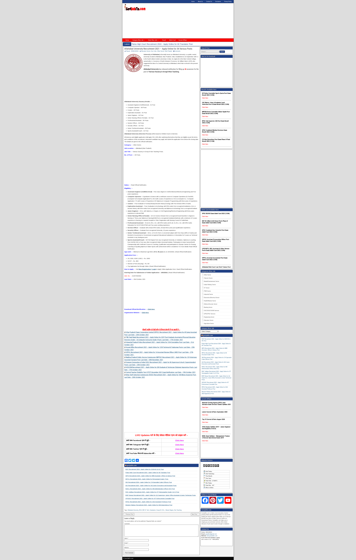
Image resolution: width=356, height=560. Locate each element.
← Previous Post (128, 514)
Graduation (153, 510)
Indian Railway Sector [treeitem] (210, 284)
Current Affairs (182, 40)
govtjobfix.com (132, 465)
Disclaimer (218, 1)
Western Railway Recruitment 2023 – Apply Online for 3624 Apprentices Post (148, 505)
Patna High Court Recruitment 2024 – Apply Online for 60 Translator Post (147, 472)
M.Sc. (163, 510)
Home (193, 1)
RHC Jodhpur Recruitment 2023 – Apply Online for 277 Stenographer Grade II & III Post (152, 492)
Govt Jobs (153, 51)
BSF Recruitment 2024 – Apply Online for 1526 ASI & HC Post (144, 469)
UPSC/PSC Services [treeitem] (209, 313)
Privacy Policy (228, 1)
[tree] (216, 299)
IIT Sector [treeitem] (206, 288)
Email (126, 543)
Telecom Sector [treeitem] (208, 278)
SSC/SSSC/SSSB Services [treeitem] (211, 310)
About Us (200, 1)
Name (126, 538)
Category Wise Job (137, 40)
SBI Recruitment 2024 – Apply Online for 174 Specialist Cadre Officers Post (148, 482)
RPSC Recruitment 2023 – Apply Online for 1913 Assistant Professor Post (148, 502)
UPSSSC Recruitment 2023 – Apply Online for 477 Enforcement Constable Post (149, 498)
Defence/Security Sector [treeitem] (210, 304)
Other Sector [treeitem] (207, 275)
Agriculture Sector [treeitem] (209, 323)
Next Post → (195, 514)
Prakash (128, 51)
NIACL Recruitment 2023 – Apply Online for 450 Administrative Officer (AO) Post (150, 489)
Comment (127, 523)
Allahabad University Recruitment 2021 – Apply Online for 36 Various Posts (158, 48)
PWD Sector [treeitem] (207, 291)
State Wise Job (152, 40)
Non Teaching (178, 510)
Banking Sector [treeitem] (208, 307)
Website (126, 547)
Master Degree (169, 510)
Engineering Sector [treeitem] (209, 317)
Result (164, 40)
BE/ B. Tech (145, 510)
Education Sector (145, 51)
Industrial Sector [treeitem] (208, 294)
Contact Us (209, 1)
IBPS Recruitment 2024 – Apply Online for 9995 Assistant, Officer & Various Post (150, 476)
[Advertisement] (178, 25)
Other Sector (160, 51)
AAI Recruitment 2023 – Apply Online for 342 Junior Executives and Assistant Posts (151, 485)
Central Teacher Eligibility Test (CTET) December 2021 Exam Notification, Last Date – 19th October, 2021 (161, 372)
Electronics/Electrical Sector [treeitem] (211, 297)
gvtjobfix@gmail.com (211, 534)
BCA (140, 510)
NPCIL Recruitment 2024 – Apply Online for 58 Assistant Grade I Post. (146, 479)
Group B (158, 510)
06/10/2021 (136, 51)
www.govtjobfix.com (212, 535)
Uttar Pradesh (168, 51)
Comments (177, 51)
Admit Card (172, 40)
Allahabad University (133, 510)
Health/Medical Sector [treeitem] (210, 301)
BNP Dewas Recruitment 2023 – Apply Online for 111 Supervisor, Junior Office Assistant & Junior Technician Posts (160, 495)
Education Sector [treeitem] (208, 320)
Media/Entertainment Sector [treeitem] (211, 281)
